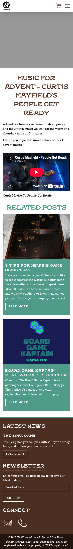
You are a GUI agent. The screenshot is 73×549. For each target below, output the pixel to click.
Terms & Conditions (53, 537)
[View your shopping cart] (58, 5)
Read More (18, 306)
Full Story (15, 453)
